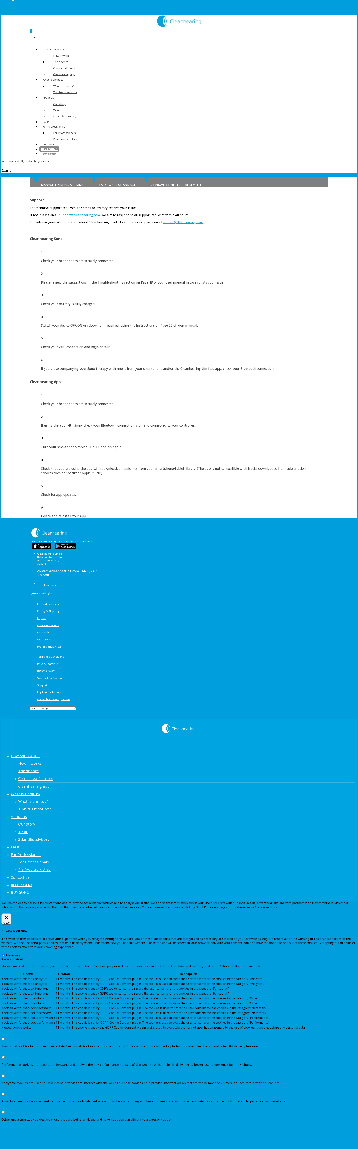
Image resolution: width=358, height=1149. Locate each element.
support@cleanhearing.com (79, 215)
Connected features (66, 68)
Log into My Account (49, 692)
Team (57, 110)
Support (42, 685)
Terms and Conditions (50, 656)
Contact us (49, 144)
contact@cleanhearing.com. (183, 222)
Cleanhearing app (34, 786)
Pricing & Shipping (48, 611)
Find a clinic (44, 639)
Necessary (13, 955)
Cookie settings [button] (13, 911)
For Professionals (54, 126)
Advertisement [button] (11, 1090)
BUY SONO (49, 153)
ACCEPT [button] (31, 911)
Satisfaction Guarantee (51, 678)
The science (60, 62)
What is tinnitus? (53, 79)
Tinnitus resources (65, 92)
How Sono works (53, 49)
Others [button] (6, 1108)
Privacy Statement (48, 663)
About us (48, 97)
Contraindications (48, 625)
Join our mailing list (42, 593)
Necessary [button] (8, 951)
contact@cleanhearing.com (58, 571)
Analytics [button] (7, 1072)
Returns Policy (46, 671)
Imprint (41, 618)
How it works (61, 56)
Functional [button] (8, 1035)
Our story (59, 104)
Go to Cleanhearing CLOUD (53, 699)
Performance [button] (10, 1053)
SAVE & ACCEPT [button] (12, 1127)
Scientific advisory (64, 116)
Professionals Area (65, 139)
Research (43, 632)
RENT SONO (21, 884)
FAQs (15, 847)
